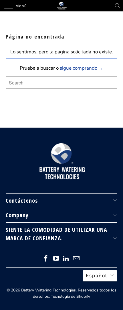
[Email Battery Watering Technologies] (76, 259)
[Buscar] (117, 5)
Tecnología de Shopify (70, 296)
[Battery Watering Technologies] (61, 5)
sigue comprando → (81, 68)
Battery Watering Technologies (48, 290)
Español (96, 275)
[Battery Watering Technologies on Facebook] (46, 259)
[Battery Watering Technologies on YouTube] (56, 259)
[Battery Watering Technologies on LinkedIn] (66, 259)
